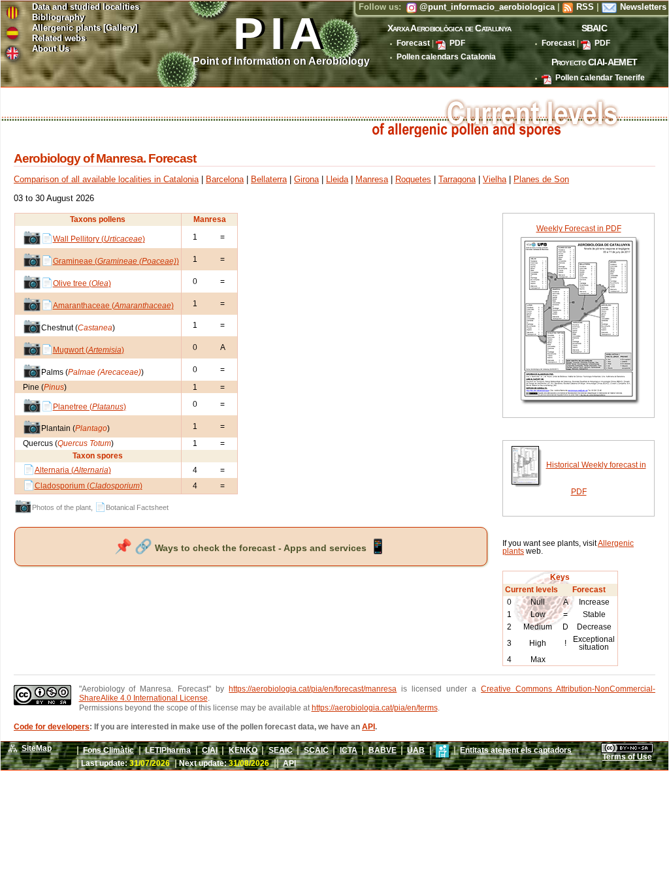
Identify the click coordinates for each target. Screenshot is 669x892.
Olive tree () (82, 283)
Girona (306, 179)
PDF (457, 43)
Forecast (413, 43)
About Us (50, 49)
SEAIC (281, 750)
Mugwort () (88, 350)
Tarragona (457, 179)
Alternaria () (73, 470)
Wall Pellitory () (99, 239)
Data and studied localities (85, 7)
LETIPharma (168, 750)
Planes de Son (541, 179)
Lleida (337, 179)
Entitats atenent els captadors (516, 750)
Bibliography (58, 18)
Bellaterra (269, 179)
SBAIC (594, 28)
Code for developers (52, 727)
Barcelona (225, 179)
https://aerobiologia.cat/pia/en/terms (375, 708)
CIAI (210, 750)
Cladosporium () (88, 486)
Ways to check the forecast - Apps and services (250, 548)
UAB (416, 750)
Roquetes (413, 179)
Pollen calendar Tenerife (600, 78)
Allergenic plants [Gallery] (84, 28)
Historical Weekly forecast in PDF (596, 478)
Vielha (494, 179)
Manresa (371, 179)
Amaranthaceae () (113, 306)
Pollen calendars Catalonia (446, 57)
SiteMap (37, 748)
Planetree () (89, 407)
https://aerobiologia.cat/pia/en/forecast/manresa (313, 689)
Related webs (59, 39)
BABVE (382, 750)
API (368, 727)
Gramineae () (116, 261)
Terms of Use (627, 757)
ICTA (348, 750)
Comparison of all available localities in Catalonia (106, 179)
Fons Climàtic (108, 750)
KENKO (243, 750)
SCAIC (316, 750)
